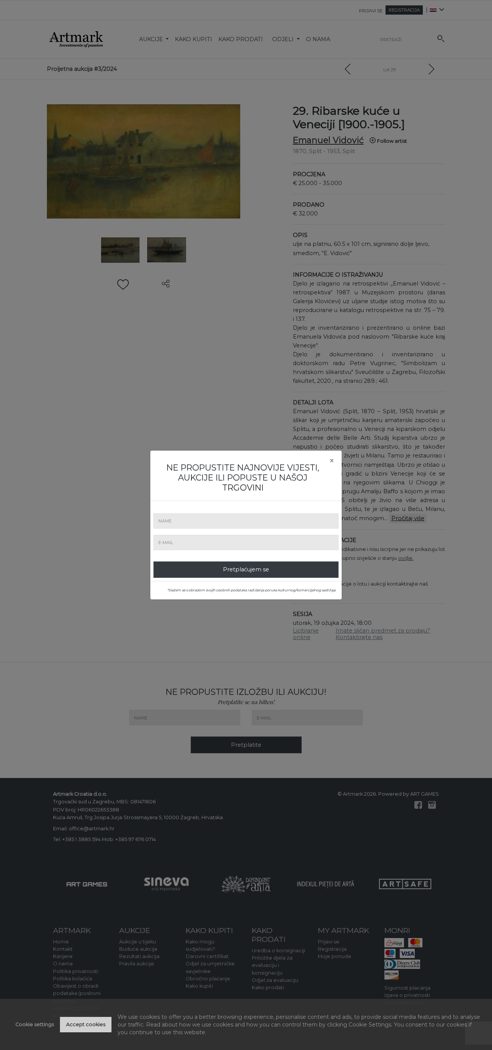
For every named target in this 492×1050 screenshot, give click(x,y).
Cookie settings (34, 1024)
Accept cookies (85, 1024)
